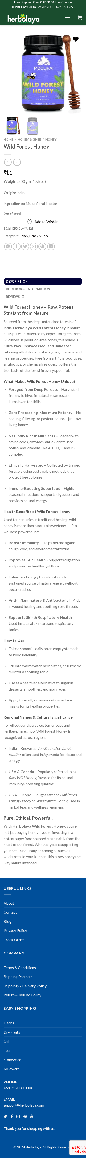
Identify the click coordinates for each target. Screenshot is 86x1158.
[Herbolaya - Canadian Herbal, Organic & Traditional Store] (32, 17)
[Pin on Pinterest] (42, 246)
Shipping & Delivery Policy (25, 986)
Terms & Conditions (20, 967)
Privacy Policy (15, 930)
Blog (7, 921)
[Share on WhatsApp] (8, 246)
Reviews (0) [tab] (15, 296)
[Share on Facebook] (17, 246)
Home (8, 139)
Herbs (9, 1022)
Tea (7, 1050)
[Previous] (11, 74)
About (9, 903)
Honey (51, 139)
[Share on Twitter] (25, 246)
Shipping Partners (18, 976)
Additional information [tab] (28, 289)
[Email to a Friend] (34, 246)
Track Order (14, 939)
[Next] (74, 74)
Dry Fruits (12, 1032)
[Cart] (80, 17)
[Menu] (67, 17)
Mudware (12, 1068)
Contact (10, 912)
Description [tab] (17, 281)
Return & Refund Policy (22, 995)
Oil (6, 1041)
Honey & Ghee (29, 139)
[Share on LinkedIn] (51, 246)
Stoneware (12, 1059)
